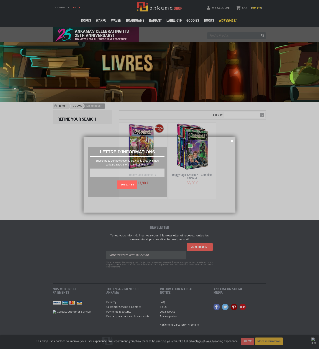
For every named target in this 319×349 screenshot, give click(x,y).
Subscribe (127, 184)
